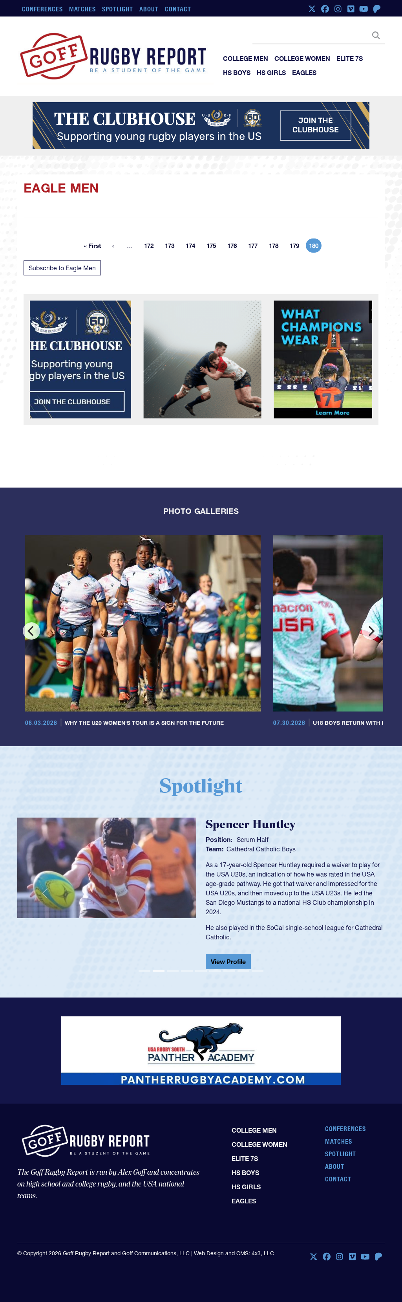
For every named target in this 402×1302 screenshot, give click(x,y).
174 (193, 247)
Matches (82, 9)
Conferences (42, 9)
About (149, 9)
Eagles (304, 73)
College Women (302, 58)
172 (151, 247)
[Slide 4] (187, 964)
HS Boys (236, 73)
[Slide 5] (201, 964)
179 (297, 247)
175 (213, 247)
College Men (245, 58)
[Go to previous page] (113, 245)
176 (234, 247)
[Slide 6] (215, 964)
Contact (178, 9)
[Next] (370, 631)
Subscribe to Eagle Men (62, 268)
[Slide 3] (173, 964)
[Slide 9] (257, 964)
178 (276, 247)
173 (172, 247)
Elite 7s (349, 58)
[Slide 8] (243, 964)
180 (315, 247)
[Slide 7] (229, 964)
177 (255, 247)
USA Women (244, 849)
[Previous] (31, 631)
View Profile (228, 955)
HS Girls (271, 73)
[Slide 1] (144, 964)
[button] (44, 890)
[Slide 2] (158, 964)
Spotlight (117, 9)
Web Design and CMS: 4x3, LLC (234, 1247)
